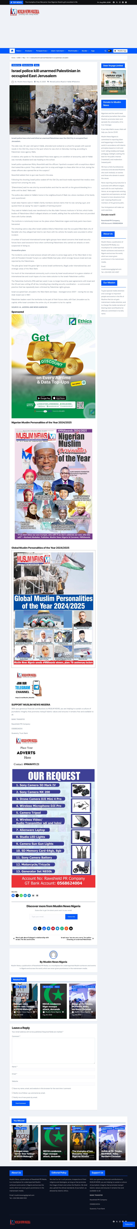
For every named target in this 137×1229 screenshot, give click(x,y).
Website (15, 1081)
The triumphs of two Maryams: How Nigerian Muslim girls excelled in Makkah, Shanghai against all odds (82, 1158)
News (18, 51)
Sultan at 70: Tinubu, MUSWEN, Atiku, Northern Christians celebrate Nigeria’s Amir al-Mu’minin (82, 1009)
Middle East (16, 65)
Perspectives (41, 51)
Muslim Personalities (80, 1131)
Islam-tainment (57, 51)
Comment (16, 1036)
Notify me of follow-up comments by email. (29, 1093)
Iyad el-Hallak (67, 82)
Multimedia (73, 51)
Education (76, 1128)
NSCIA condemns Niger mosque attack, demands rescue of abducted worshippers (53, 1009)
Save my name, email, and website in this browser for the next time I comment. (42, 1088)
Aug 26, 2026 (18, 1015)
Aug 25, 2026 (76, 1015)
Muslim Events (78, 987)
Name (14, 1067)
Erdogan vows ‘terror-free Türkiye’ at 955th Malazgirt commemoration (24, 1008)
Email (14, 1074)
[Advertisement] (68, 33)
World (23, 987)
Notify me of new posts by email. (25, 1097)
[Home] (12, 51)
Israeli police (55, 82)
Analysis (28, 51)
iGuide (84, 51)
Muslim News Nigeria (25, 82)
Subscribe (71, 917)
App (93, 51)
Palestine (76, 82)
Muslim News (27, 65)
